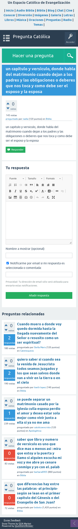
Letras (68, 15)
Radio (67, 20)
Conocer (10, 15)
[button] (16, 178)
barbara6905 (40, 472)
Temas (38, 24)
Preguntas (53, 20)
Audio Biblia (25, 10)
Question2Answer (24, 526)
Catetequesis (27, 350)
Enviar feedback (12, 520)
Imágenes (41, 15)
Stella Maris (40, 347)
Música (21, 20)
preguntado (12, 119)
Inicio (10, 10)
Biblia (41, 10)
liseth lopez (40, 387)
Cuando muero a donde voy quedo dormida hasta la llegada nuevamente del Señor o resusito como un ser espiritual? (39, 333)
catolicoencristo (42, 427)
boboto (38, 507)
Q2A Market (25, 523)
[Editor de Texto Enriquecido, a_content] (39, 220)
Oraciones (36, 20)
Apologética (35, 431)
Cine (69, 10)
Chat (60, 10)
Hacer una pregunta (33, 55)
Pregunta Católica (31, 36)
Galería (56, 15)
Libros (9, 20)
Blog (51, 10)
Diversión (25, 15)
